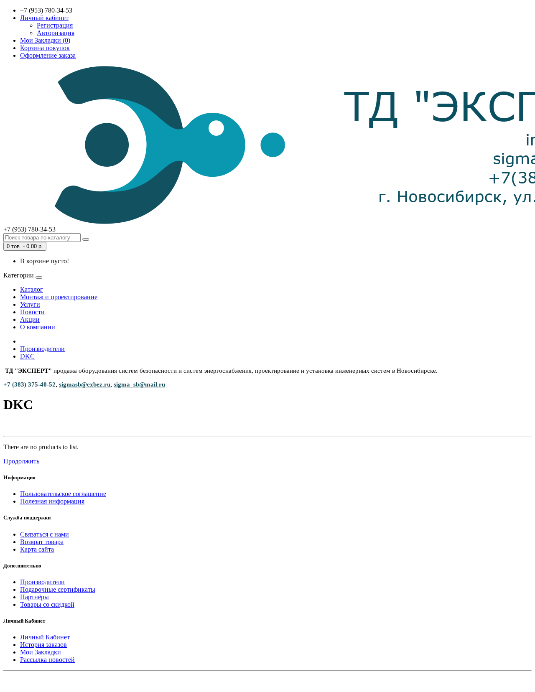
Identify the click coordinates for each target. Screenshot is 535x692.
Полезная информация (52, 501)
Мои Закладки (40, 652)
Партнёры (34, 596)
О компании (37, 327)
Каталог (31, 289)
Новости (32, 311)
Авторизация (55, 32)
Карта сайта (37, 549)
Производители (42, 348)
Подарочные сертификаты (57, 589)
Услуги (30, 304)
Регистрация (55, 25)
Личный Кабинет (45, 637)
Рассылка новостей (47, 659)
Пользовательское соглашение (63, 493)
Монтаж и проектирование (58, 296)
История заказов (43, 644)
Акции (30, 319)
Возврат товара (42, 541)
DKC (27, 356)
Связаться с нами (44, 534)
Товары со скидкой (47, 604)
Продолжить (21, 461)
